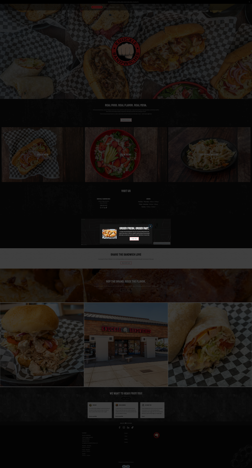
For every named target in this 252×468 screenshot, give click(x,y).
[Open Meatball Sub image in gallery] (115, 230)
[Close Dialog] (150, 226)
